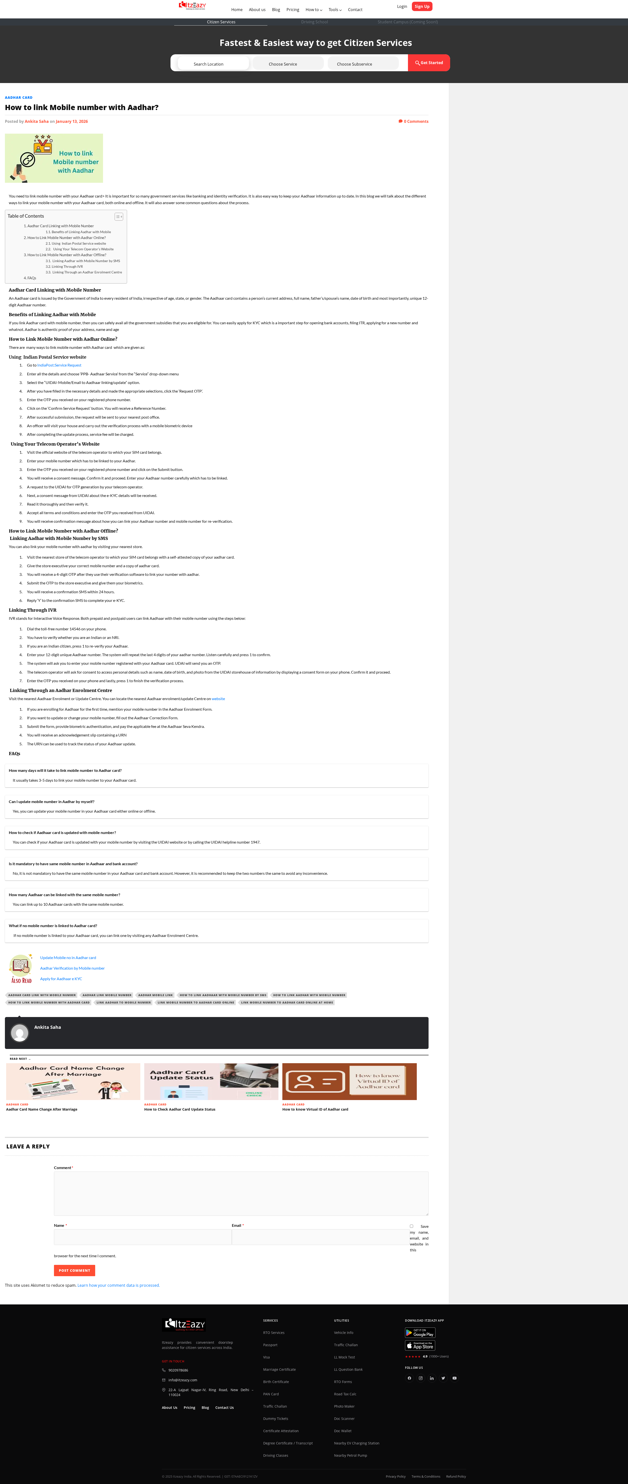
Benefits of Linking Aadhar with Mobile (81, 232)
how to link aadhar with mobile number (309, 995)
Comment (63, 1168)
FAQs (31, 278)
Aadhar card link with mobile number (42, 995)
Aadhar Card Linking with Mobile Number (60, 226)
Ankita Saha (37, 121)
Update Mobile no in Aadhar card (68, 957)
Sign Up (422, 6)
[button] (227, 64)
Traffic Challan (275, 1406)
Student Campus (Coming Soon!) (408, 22)
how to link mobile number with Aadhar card (49, 1002)
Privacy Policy (396, 1476)
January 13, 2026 (72, 121)
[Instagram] (420, 1378)
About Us (169, 1407)
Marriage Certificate (279, 1369)
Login (402, 6)
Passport (270, 1345)
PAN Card (271, 1394)
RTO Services (274, 1332)
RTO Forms (343, 1382)
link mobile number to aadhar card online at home (287, 1002)
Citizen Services (221, 22)
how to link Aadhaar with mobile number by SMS (223, 995)
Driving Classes (275, 1455)
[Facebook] (409, 1378)
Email (238, 1225)
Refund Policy (456, 1476)
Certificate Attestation (281, 1431)
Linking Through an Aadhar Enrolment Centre (87, 272)
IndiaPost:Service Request (59, 365)
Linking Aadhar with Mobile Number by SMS (86, 261)
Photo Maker (344, 1406)
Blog (276, 9)
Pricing (293, 9)
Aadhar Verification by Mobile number (72, 968)
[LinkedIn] (432, 1378)
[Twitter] (443, 1378)
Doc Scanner (344, 1418)
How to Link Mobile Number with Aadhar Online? (66, 237)
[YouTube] (454, 1378)
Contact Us (224, 1407)
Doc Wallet (343, 1431)
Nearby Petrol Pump (350, 1455)
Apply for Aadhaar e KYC (61, 978)
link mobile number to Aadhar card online (196, 1002)
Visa (266, 1357)
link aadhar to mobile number (124, 1002)
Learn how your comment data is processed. (119, 1285)
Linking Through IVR (67, 266)
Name (60, 1225)
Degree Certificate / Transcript (288, 1443)
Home (238, 9)
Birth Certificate (276, 1382)
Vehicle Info (343, 1332)
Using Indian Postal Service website (79, 243)
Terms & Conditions (426, 1476)
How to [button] (313, 9)
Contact (355, 9)
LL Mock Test (344, 1357)
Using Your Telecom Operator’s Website (83, 249)
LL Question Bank (348, 1369)
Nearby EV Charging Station (356, 1443)
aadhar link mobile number (107, 995)
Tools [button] (334, 9)
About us (258, 9)
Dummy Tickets (275, 1418)
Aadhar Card (19, 97)
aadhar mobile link (155, 995)
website (218, 698)
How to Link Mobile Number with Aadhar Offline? (66, 255)
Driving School (314, 22)
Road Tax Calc (345, 1394)
